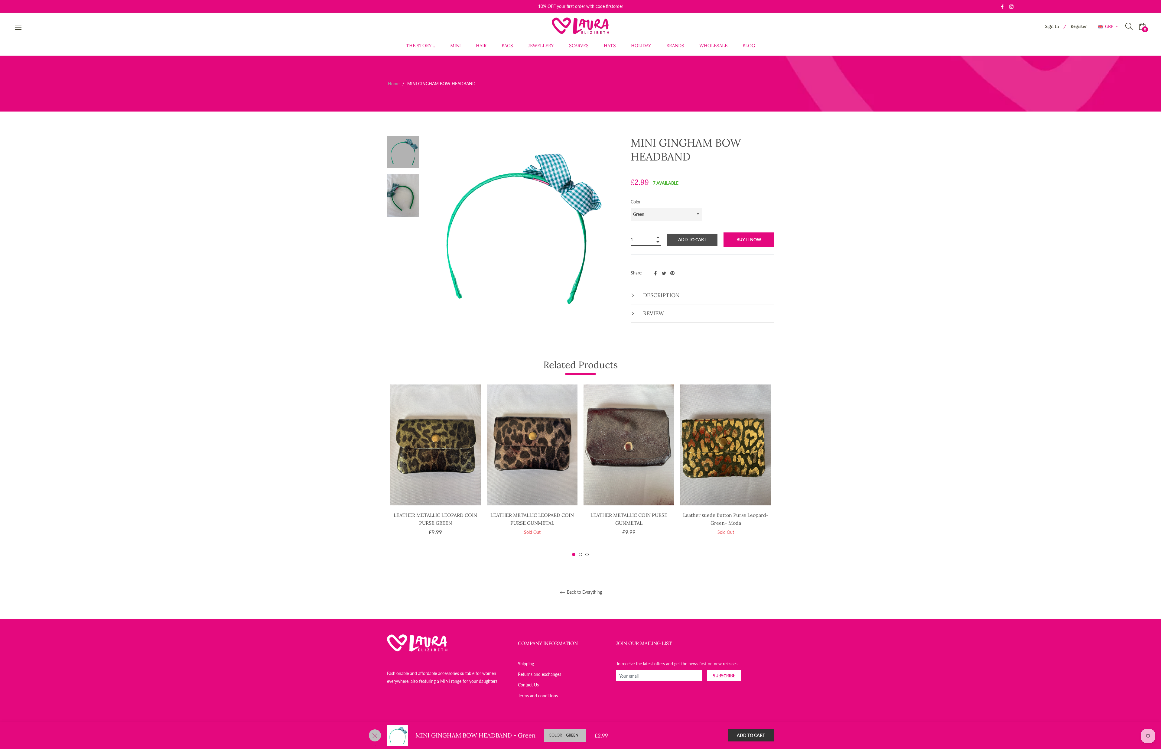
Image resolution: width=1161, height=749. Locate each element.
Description (661, 295)
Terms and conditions (538, 695)
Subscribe (724, 675)
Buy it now (749, 239)
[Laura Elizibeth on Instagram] (1011, 6)
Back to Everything (584, 592)
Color (636, 201)
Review (653, 313)
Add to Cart (751, 735)
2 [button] (580, 554)
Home (393, 83)
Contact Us (528, 684)
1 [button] (573, 554)
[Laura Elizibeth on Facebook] (1002, 6)
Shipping (526, 663)
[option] (435, 470)
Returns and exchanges (539, 674)
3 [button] (587, 554)
